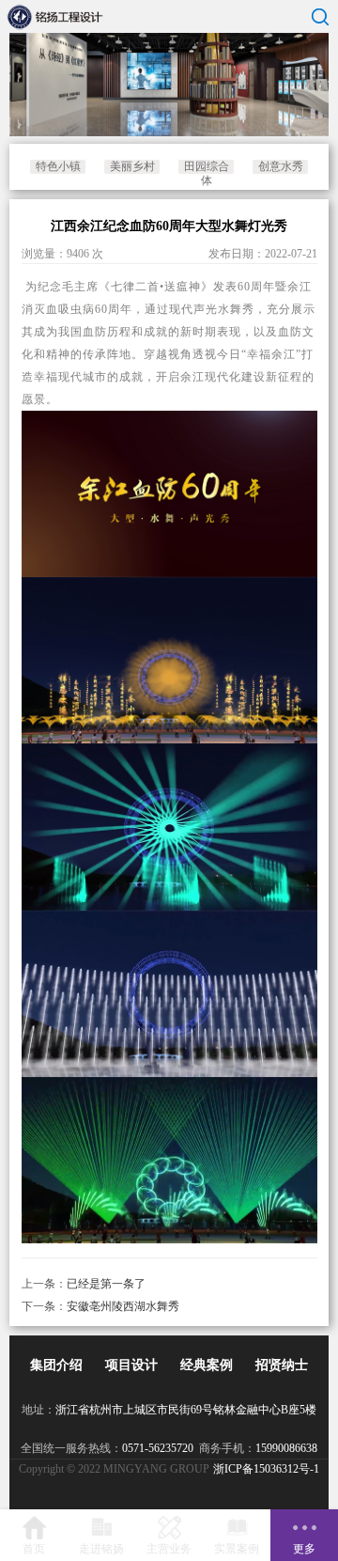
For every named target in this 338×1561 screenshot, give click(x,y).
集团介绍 (56, 1365)
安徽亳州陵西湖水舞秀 (123, 1306)
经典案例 (206, 1365)
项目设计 (131, 1365)
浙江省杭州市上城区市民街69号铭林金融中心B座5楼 (185, 1409)
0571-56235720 (157, 1448)
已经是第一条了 (106, 1283)
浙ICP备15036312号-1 (266, 1468)
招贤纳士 (281, 1365)
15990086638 (286, 1448)
